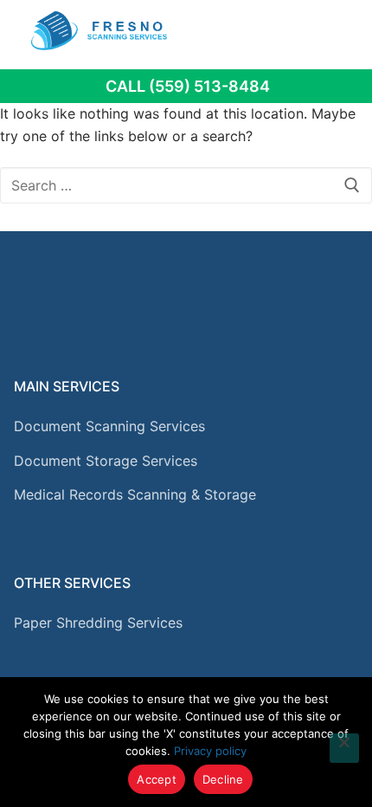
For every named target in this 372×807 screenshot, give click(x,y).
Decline (223, 779)
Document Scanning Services (109, 426)
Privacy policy (210, 751)
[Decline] (344, 748)
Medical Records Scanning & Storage (135, 494)
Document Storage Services (105, 460)
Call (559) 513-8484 (188, 86)
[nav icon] (334, 30)
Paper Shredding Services (98, 622)
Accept (156, 779)
